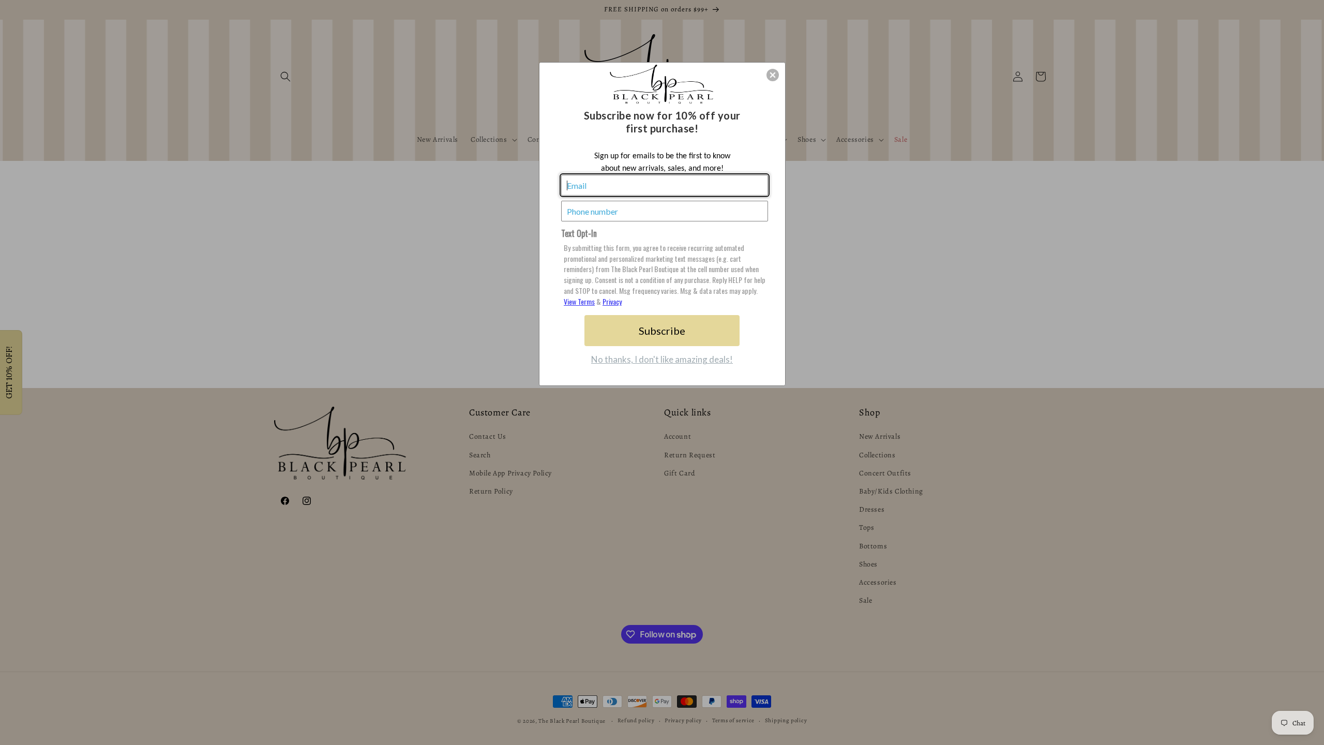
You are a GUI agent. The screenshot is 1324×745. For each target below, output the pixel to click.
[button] (772, 75)
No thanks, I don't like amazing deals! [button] (662, 359)
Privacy (612, 301)
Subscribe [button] (662, 330)
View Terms (579, 301)
